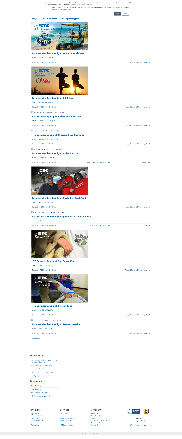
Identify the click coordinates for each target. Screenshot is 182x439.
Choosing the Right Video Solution (43, 372)
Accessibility (35, 425)
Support (63, 423)
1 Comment (146, 225)
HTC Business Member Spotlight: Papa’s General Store (61, 216)
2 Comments (145, 162)
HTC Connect (35, 418)
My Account (35, 414)
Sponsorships (95, 425)
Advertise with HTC (97, 423)
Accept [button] (117, 13)
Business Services (66, 420)
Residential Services (67, 418)
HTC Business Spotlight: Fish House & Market (56, 116)
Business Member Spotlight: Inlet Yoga (53, 98)
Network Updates (37, 420)
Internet (62, 416)
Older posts (35, 339)
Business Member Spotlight (140, 62)
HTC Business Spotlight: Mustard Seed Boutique (58, 134)
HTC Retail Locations (67, 425)
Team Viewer (35, 423)
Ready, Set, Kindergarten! (40, 376)
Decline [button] (125, 13)
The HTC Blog (36, 386)
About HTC (94, 414)
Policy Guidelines (96, 416)
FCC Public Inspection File (100, 420)
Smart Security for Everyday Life (42, 365)
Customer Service (37, 416)
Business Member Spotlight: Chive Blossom (55, 153)
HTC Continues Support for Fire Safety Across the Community (44, 361)
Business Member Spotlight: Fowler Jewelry (55, 324)
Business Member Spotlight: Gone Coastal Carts (58, 53)
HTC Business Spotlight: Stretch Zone (51, 305)
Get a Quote (64, 414)
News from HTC (36, 389)
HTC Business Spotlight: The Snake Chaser (54, 261)
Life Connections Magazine (40, 396)
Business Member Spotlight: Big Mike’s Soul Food (59, 198)
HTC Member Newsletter (47, 62)
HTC (53, 58)
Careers (93, 418)
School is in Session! (38, 369)
